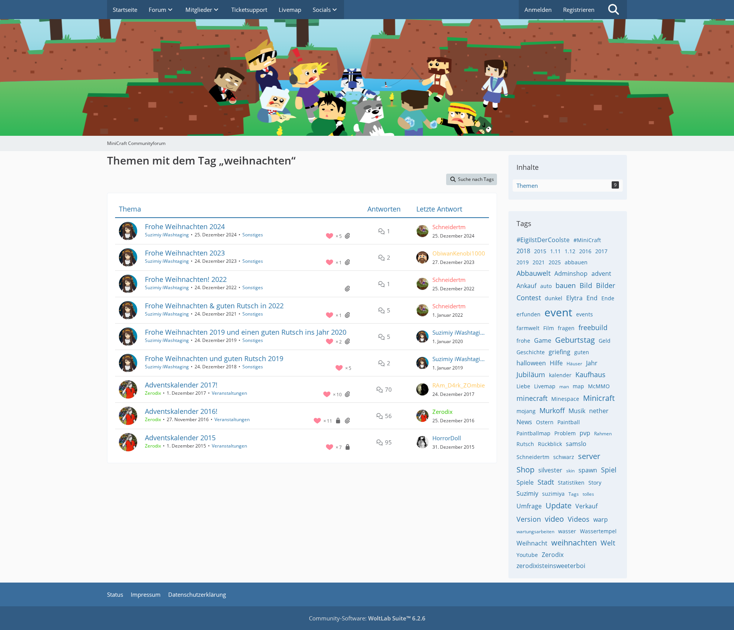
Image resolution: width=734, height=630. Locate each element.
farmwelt (527, 328)
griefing (559, 352)
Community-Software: (367, 618)
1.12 (570, 251)
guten (581, 352)
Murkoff (552, 410)
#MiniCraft (587, 240)
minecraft (531, 398)
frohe (523, 340)
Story (594, 482)
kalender (560, 375)
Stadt (546, 482)
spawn (587, 470)
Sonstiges (252, 234)
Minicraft (599, 398)
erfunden (528, 314)
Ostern (545, 422)
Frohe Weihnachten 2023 (185, 252)
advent (601, 273)
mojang (526, 411)
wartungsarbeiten (535, 531)
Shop (525, 469)
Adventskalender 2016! (181, 411)
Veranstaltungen (229, 393)
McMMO (599, 386)
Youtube (527, 554)
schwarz (563, 457)
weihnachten (574, 542)
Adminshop (571, 273)
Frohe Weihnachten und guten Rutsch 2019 (214, 358)
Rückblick (550, 444)
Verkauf (586, 506)
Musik (576, 411)
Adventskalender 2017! (181, 384)
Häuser (574, 363)
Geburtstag (575, 340)
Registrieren (578, 9)
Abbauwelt (533, 273)
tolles (588, 494)
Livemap (544, 386)
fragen (566, 328)
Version (528, 519)
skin (570, 470)
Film (548, 328)
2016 (585, 251)
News (524, 422)
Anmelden (538, 9)
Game (542, 340)
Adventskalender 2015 (180, 437)
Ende (607, 298)
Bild (586, 285)
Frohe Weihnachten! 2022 (186, 279)
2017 (601, 251)
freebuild (592, 327)
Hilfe (556, 363)
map (578, 386)
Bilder (605, 285)
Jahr (592, 363)
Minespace (565, 398)
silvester (550, 470)
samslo (576, 444)
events (584, 314)
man (564, 386)
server (589, 456)
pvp (585, 433)
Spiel (609, 469)
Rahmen (603, 433)
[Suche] (613, 9)
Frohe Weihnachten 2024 (185, 226)
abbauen (576, 262)
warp (600, 519)
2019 (522, 262)
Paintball (568, 422)
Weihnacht (531, 543)
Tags (573, 494)
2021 (539, 262)
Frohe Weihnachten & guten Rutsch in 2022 (214, 305)
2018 (523, 251)
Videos (578, 519)
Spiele (525, 482)
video (554, 519)
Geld (605, 340)
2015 (540, 251)
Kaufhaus (590, 374)
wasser (567, 531)
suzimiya (553, 493)
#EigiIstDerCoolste (543, 240)
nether (599, 411)
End (592, 298)
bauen (565, 285)
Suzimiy (527, 493)
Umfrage (529, 506)
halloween (531, 363)
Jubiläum (530, 374)
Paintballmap (533, 433)
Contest (528, 297)
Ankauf (526, 286)
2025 (555, 262)
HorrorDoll (446, 438)
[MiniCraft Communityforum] (367, 34)
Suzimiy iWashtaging (167, 234)
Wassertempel (598, 531)
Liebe (523, 386)
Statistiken (571, 482)
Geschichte (530, 352)
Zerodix (552, 554)
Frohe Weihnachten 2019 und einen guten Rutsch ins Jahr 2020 (245, 332)
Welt (608, 542)
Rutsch (525, 444)
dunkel (553, 298)
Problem (565, 433)
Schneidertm (532, 457)
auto (546, 286)
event (558, 312)
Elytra (574, 298)
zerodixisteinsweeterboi (550, 566)
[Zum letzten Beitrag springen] (422, 231)
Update (559, 505)
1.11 (555, 251)
